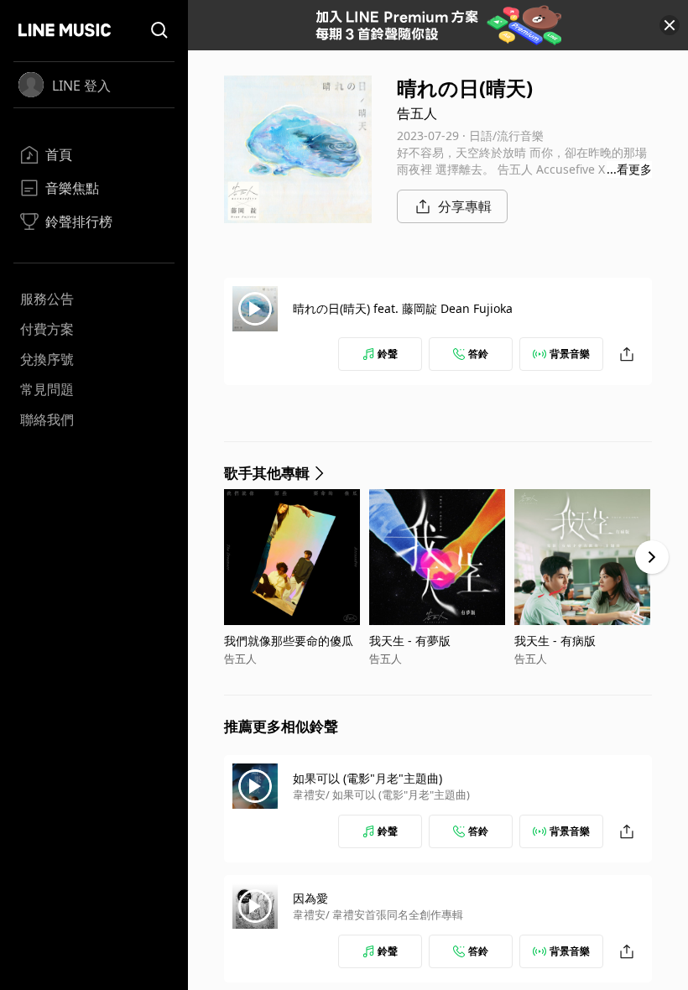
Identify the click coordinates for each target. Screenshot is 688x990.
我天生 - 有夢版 (410, 640)
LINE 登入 (81, 85)
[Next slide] (652, 557)
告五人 (417, 113)
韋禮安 (309, 794)
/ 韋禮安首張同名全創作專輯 (394, 914)
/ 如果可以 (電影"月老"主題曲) (398, 794)
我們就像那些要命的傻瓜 (288, 640)
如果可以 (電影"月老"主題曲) (367, 778)
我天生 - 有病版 (555, 640)
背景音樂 (570, 353)
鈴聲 (388, 353)
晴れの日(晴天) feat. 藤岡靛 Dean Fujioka (403, 308)
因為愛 (310, 898)
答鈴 (478, 353)
